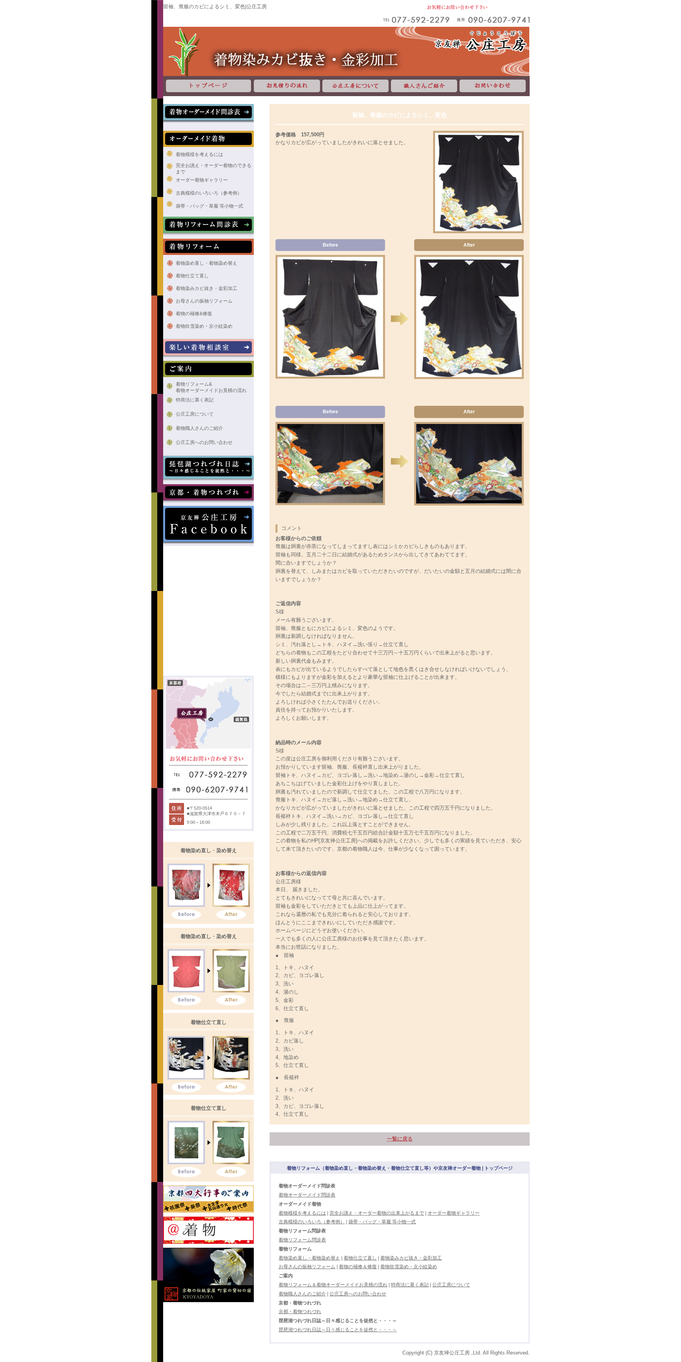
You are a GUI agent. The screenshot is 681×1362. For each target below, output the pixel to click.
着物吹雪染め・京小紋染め (204, 326)
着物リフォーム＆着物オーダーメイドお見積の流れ (333, 1285)
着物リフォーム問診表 (302, 1240)
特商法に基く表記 (195, 400)
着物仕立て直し (192, 276)
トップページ (208, 86)
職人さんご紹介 (424, 86)
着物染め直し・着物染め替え (206, 263)
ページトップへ (618, 1186)
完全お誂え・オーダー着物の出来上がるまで (376, 1213)
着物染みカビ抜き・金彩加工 (206, 288)
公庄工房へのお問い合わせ (204, 442)
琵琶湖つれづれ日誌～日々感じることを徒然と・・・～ (338, 1329)
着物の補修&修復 (194, 313)
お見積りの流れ (287, 86)
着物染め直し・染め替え (208, 850)
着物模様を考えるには (199, 154)
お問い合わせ (494, 86)
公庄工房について (355, 86)
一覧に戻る (400, 1139)
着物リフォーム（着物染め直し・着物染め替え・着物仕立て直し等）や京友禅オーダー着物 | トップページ (400, 1168)
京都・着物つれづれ (300, 1311)
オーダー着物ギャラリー (202, 180)
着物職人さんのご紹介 (199, 428)
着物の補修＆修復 (358, 1266)
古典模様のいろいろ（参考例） (209, 193)
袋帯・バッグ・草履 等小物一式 (209, 206)
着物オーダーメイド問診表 (307, 1195)
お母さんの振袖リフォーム (204, 301)
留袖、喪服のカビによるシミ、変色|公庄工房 (215, 6)
